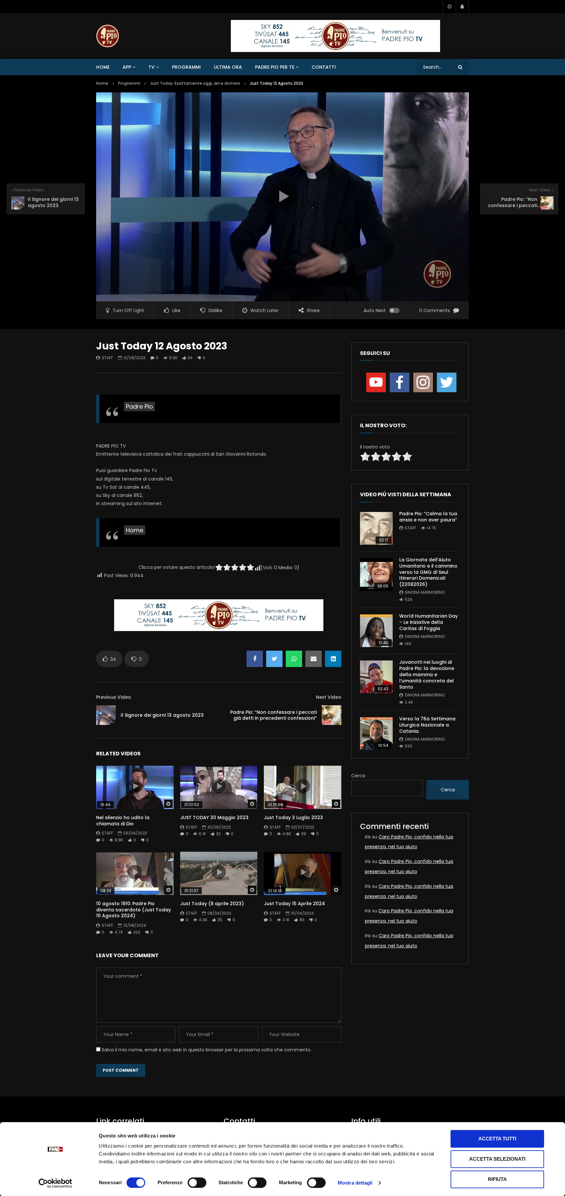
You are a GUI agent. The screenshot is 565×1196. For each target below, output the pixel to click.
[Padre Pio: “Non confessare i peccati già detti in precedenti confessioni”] (331, 715)
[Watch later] (449, 6)
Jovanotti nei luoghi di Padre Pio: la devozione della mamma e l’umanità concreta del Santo (426, 674)
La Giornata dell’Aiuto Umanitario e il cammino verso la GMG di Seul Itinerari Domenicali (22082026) (428, 572)
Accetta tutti (497, 1138)
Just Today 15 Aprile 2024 (294, 903)
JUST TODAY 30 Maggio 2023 (214, 817)
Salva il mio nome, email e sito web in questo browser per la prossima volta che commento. (207, 1049)
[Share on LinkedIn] (333, 659)
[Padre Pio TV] (107, 36)
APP (127, 67)
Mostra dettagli (355, 1183)
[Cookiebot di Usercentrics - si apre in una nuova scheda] (55, 1183)
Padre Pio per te (274, 67)
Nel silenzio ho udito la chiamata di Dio (122, 820)
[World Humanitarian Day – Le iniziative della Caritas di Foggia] (376, 630)
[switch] (197, 1182)
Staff (107, 358)
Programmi (186, 67)
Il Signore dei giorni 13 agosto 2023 (162, 715)
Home (103, 67)
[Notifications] (462, 6)
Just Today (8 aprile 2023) (212, 903)
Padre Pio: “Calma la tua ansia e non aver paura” (428, 516)
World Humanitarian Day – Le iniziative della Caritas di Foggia (428, 622)
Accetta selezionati (497, 1159)
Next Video (328, 697)
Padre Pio (139, 406)
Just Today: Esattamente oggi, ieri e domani (195, 83)
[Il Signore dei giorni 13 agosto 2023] (106, 715)
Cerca (358, 775)
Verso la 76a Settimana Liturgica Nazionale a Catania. (427, 724)
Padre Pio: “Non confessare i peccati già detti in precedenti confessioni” (273, 715)
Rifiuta (497, 1179)
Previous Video (113, 697)
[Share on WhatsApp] (294, 659)
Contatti (324, 67)
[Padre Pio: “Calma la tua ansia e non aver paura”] (376, 528)
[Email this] (313, 659)
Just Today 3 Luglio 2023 (293, 817)
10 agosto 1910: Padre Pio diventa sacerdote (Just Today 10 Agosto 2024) (133, 909)
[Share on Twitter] (274, 659)
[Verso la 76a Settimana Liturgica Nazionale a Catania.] (376, 733)
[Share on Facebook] (255, 659)
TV (151, 67)
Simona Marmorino (425, 592)
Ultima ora (228, 67)
